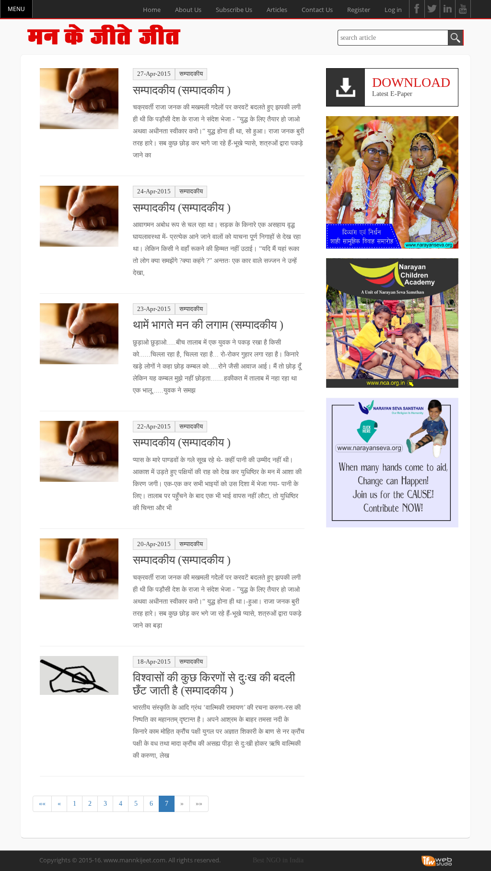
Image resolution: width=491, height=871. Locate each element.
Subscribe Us (234, 9)
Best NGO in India (278, 860)
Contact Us (317, 9)
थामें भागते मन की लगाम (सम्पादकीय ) (208, 325)
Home (152, 9)
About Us (188, 9)
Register (358, 9)
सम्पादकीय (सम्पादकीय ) (182, 90)
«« (42, 803)
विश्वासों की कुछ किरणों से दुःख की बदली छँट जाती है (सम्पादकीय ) (214, 683)
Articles (277, 9)
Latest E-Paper (411, 86)
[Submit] (456, 38)
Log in (393, 9)
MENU (16, 9)
